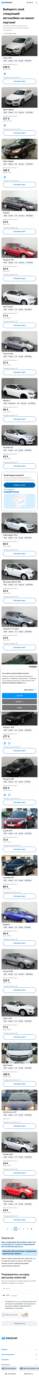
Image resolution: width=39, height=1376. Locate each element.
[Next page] (27, 1229)
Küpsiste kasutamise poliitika (12, 682)
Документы (5, 1365)
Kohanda (18, 701)
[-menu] (36, 2)
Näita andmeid (28, 690)
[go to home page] (6, 2)
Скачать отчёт (19, 485)
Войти (31, 2)
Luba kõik (19, 695)
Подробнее (19, 1308)
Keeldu (19, 707)
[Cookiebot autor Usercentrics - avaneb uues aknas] (29, 667)
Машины (4, 1349)
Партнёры (5, 1359)
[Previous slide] (3, 45)
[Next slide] (35, 45)
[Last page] (31, 1229)
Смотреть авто (19, 81)
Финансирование (7, 1354)
